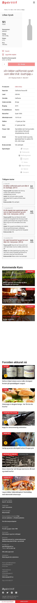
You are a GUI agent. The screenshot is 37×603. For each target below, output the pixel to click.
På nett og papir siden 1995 (10, 528)
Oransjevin (26, 172)
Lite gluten (26, 159)
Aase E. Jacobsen (7, 502)
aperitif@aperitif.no (7, 546)
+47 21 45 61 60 (10, 548)
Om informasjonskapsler (9, 521)
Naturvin (26, 169)
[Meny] (34, 2)
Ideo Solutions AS (11, 597)
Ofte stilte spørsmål (8, 551)
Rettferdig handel (26, 155)
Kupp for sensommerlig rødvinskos (14, 427)
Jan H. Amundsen (7, 507)
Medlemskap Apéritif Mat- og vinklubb (13, 541)
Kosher (26, 162)
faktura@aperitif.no (7, 577)
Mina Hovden (6, 512)
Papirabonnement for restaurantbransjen (14, 539)
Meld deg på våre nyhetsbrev (10, 557)
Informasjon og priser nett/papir (11, 534)
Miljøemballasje (26, 165)
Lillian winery (18, 86)
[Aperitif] (9, 2)
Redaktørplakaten (19, 518)
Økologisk (25, 148)
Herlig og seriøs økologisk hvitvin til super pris (18, 448)
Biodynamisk (25, 152)
